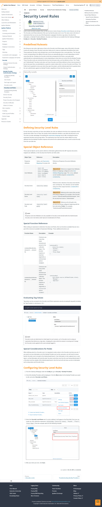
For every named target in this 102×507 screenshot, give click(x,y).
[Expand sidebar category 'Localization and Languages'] (20, 55)
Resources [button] (46, 5)
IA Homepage (77, 488)
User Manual (13, 488)
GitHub (75, 493)
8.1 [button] (67, 5)
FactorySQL (34, 488)
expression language (55, 135)
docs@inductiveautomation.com (61, 501)
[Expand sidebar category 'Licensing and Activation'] (20, 33)
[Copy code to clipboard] (79, 307)
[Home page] (25, 10)
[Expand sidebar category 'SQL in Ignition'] (20, 108)
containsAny (56, 177)
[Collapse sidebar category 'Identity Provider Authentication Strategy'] (20, 72)
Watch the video (36, 28)
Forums (54, 491)
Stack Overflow (56, 488)
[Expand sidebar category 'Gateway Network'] (20, 36)
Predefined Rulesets (89, 10)
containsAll (69, 175)
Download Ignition (79, 5)
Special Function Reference (92, 17)
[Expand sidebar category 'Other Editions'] (20, 20)
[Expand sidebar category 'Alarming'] (20, 52)
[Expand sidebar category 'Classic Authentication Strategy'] (20, 68)
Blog (74, 491)
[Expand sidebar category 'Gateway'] (20, 31)
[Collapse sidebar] (11, 480)
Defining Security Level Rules (91, 12)
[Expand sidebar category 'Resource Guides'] (20, 121)
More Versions (35, 495)
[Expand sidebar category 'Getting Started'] (20, 12)
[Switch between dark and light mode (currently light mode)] (87, 5)
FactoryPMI (34, 491)
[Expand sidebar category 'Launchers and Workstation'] (20, 23)
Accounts (32, 5)
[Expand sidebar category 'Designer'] (20, 44)
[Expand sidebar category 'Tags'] (20, 49)
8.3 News (39, 5)
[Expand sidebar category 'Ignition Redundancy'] (20, 39)
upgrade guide (61, 1)
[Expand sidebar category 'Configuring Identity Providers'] (20, 76)
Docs (18, 5)
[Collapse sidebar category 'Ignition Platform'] (20, 28)
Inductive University (15, 491)
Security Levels (65, 31)
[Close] (100, 1)
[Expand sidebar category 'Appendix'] (20, 119)
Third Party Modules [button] (57, 5)
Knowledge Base (14, 495)
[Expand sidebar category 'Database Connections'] (20, 47)
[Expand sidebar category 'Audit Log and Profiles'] (20, 113)
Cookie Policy (77, 498)
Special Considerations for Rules (92, 22)
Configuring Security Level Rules (92, 25)
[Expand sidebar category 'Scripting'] (20, 111)
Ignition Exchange (57, 493)
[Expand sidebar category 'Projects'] (20, 41)
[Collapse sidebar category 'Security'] (20, 60)
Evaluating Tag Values (91, 19)
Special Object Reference (90, 15)
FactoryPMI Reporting (37, 493)
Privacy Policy (77, 495)
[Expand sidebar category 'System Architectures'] (20, 14)
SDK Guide (25, 5)
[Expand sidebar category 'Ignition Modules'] (20, 25)
